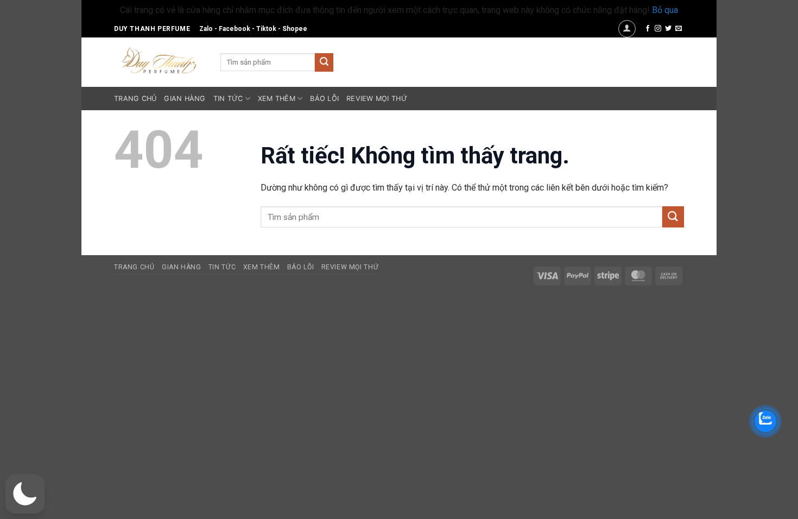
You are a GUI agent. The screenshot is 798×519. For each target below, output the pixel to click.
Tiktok (266, 29)
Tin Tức (228, 98)
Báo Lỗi (324, 98)
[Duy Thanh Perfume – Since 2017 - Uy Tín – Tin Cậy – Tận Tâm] (159, 59)
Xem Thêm (276, 98)
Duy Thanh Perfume (152, 29)
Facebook (234, 29)
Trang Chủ (135, 98)
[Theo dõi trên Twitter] (668, 29)
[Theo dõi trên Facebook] (647, 29)
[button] (627, 28)
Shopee (294, 29)
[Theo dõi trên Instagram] (658, 29)
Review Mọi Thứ (376, 98)
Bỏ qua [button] (665, 10)
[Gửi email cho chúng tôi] (678, 29)
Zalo (206, 29)
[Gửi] (324, 62)
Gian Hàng (184, 98)
